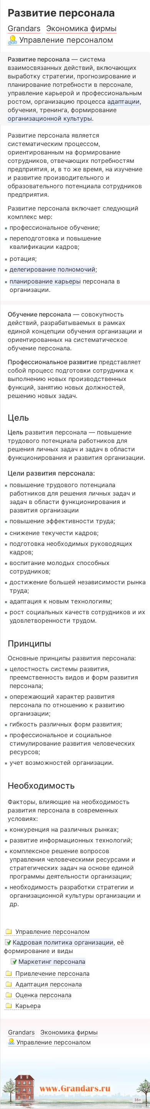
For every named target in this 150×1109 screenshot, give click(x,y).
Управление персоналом (66, 40)
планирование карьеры (45, 281)
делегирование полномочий (52, 269)
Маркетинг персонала (51, 961)
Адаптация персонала (48, 984)
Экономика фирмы (81, 28)
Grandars (24, 28)
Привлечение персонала (52, 973)
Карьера (28, 1006)
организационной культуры (50, 118)
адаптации (123, 101)
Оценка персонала (43, 995)
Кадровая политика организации (63, 942)
